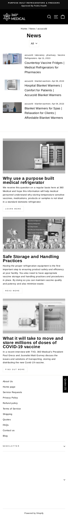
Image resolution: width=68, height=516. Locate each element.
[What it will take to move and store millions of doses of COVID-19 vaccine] (34, 316)
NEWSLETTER (11, 446)
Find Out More (15, 369)
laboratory (39, 55)
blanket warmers (43, 81)
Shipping (7, 414)
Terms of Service (12, 408)
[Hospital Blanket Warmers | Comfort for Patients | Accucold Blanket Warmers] (12, 85)
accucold (29, 55)
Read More (12, 291)
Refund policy (10, 403)
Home (24, 28)
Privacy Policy (10, 397)
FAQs (6, 425)
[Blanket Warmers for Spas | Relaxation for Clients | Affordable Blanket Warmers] (12, 107)
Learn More (13, 209)
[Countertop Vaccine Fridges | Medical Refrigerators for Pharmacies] (12, 59)
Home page (9, 387)
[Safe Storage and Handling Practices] (34, 234)
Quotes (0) (65, 384)
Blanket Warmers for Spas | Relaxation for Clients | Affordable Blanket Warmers (44, 113)
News (32, 28)
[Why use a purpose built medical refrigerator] (34, 155)
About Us (8, 381)
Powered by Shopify (33, 513)
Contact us (9, 430)
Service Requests (12, 392)
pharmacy (51, 55)
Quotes (7, 419)
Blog (5, 436)
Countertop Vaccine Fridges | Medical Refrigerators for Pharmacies (45, 67)
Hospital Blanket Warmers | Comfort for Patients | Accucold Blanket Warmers (43, 90)
